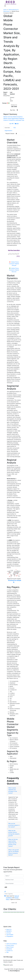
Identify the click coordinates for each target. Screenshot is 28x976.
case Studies (9, 934)
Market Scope (7, 118)
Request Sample (10, 133)
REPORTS (8, 931)
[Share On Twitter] (12, 123)
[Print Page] (17, 123)
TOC (14, 127)
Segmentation (15, 118)
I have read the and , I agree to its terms (13, 897)
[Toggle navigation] (5, 6)
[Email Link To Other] (16, 123)
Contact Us (9, 950)
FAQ (7, 952)
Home (5, 9)
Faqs (23, 120)
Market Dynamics (18, 116)
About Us (8, 929)
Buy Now (13, 110)
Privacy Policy (10, 945)
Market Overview (8, 116)
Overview (7, 127)
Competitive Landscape (14, 120)
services (8, 933)
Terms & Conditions (11, 943)
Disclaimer (9, 949)
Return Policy (9, 947)
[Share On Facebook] (14, 123)
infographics (9, 936)
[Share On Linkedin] (10, 123)
